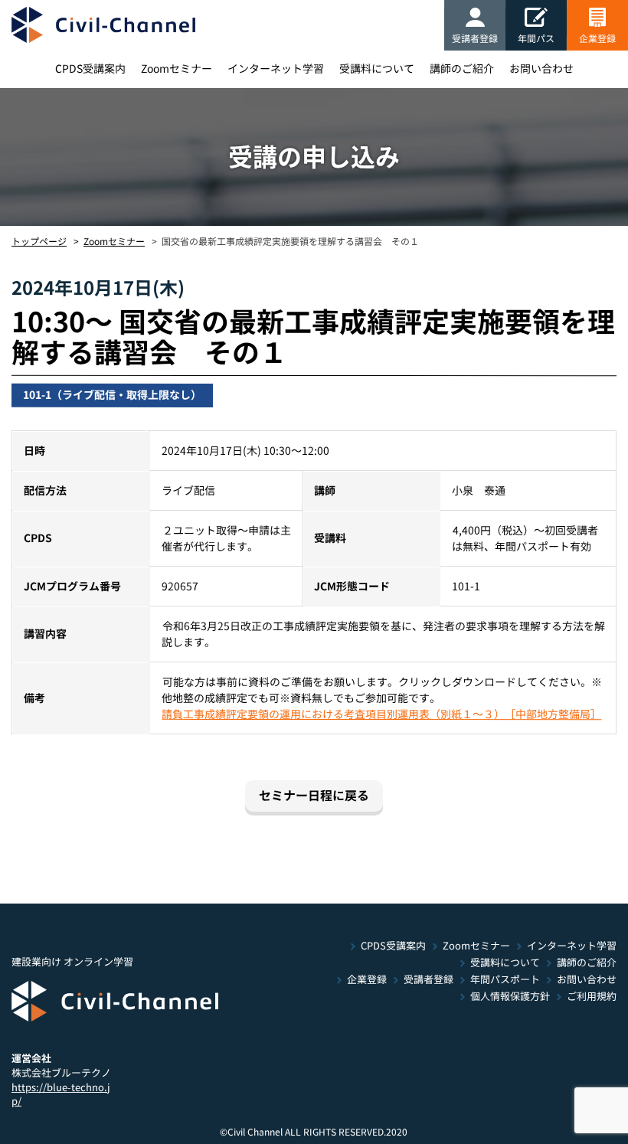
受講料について (376, 69)
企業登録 (597, 38)
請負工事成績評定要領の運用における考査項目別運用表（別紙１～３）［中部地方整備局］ (381, 713)
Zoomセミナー (175, 69)
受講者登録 (475, 38)
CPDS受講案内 (89, 69)
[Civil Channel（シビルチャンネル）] (103, 25)
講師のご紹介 (461, 69)
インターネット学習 (275, 69)
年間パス (536, 38)
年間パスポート (505, 980)
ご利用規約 (592, 997)
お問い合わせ (541, 69)
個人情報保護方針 (510, 997)
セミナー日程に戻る (314, 795)
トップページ (39, 241)
